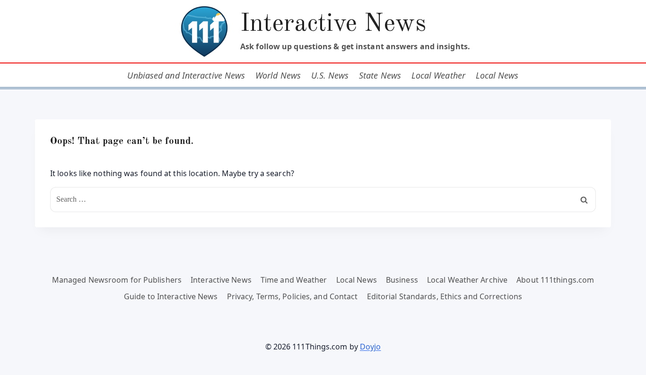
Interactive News (221, 280)
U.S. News (330, 75)
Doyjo (370, 346)
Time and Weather (294, 280)
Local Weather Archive (467, 280)
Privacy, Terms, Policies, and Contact (292, 296)
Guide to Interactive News (171, 296)
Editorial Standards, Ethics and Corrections (444, 296)
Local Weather (438, 75)
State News (380, 75)
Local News (497, 75)
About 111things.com (555, 280)
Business (402, 280)
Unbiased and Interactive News (186, 75)
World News (278, 75)
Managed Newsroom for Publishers (117, 280)
